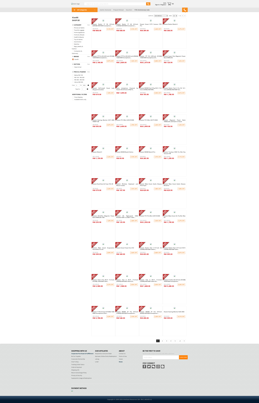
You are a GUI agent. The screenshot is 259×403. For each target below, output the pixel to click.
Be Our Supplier (76, 356)
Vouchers (129, 10)
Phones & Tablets (79, 28)
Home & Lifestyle (79, 35)
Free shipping (78, 97)
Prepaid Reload (118, 10)
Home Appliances (79, 32)
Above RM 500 (78, 82)
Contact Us (122, 353)
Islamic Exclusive (105, 10)
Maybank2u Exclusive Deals (103, 353)
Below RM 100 (78, 75)
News (121, 362)
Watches (76, 44)
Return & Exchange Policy (79, 373)
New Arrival (77, 67)
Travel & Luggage (79, 30)
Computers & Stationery (77, 52)
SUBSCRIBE (183, 357)
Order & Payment (76, 367)
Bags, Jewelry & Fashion (77, 47)
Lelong (97, 359)
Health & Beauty (79, 37)
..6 (180, 341)
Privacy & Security (76, 375)
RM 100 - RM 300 (79, 77)
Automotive (77, 42)
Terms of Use (123, 356)
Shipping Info (75, 370)
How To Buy (75, 362)
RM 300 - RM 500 (79, 80)
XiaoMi (76, 59)
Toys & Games (78, 39)
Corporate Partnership (78, 359)
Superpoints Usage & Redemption (81, 378)
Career (121, 359)
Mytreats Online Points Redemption (106, 356)
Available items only (80, 99)
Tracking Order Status (77, 364)
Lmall (96, 362)
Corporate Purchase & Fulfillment (82, 353)
